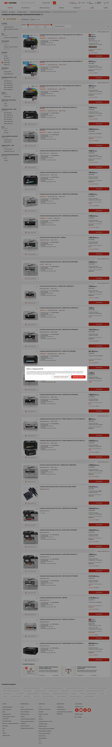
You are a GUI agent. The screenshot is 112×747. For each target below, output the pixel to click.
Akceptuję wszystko (78, 377)
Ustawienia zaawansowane (61, 377)
